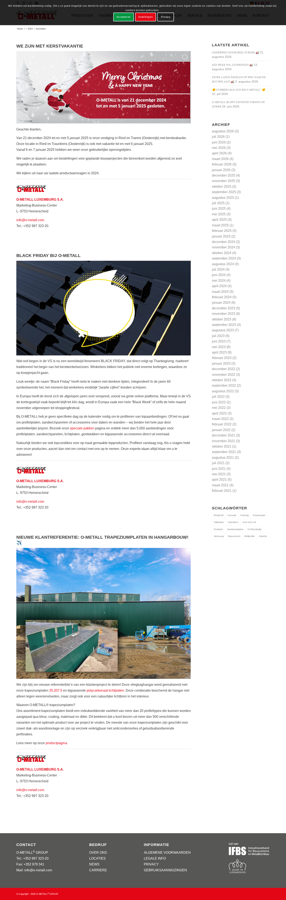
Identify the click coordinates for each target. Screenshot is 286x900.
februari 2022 (222, 424)
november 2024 (223, 247)
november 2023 (223, 313)
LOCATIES (97, 858)
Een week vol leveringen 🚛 (232, 65)
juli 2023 (218, 336)
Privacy (165, 16)
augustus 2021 (223, 457)
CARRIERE (98, 870)
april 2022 (219, 413)
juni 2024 (219, 275)
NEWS (94, 864)
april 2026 (219, 153)
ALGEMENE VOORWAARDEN (167, 852)
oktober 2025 (221, 186)
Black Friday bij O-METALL (48, 255)
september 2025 (224, 192)
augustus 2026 (223, 131)
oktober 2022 (221, 380)
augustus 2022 (223, 391)
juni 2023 (219, 341)
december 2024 (223, 242)
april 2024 (219, 286)
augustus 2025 (223, 197)
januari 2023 (221, 363)
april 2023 (219, 352)
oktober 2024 (221, 253)
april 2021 (219, 479)
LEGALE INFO (155, 858)
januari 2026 (221, 170)
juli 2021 (218, 463)
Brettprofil (218, 515)
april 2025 (219, 219)
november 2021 (223, 441)
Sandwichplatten (235, 529)
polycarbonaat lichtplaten (105, 690)
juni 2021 (219, 468)
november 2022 (223, 374)
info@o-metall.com (30, 220)
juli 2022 (218, 396)
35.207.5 (55, 690)
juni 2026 (219, 142)
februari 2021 (222, 490)
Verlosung (219, 536)
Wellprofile (249, 536)
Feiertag (244, 515)
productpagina (56, 743)
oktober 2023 (221, 319)
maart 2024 (220, 291)
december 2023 (223, 308)
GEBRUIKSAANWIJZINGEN (165, 870)
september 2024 (224, 258)
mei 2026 (219, 148)
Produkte (218, 529)
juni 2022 (219, 402)
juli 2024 (218, 269)
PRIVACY (151, 864)
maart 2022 (220, 419)
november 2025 (223, 181)
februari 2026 (222, 164)
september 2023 (224, 325)
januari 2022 (221, 430)
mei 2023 (219, 347)
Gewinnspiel (259, 515)
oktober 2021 (221, 446)
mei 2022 (219, 407)
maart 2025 (220, 225)
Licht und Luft (249, 522)
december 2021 (223, 435)
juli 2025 (218, 203)
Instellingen (145, 16)
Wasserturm (234, 536)
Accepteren (123, 16)
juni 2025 (219, 208)
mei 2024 (219, 280)
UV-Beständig (254, 529)
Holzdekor (233, 522)
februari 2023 (222, 358)
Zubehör (263, 536)
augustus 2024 (223, 264)
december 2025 (223, 175)
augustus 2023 (223, 330)
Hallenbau (219, 522)
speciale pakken (82, 428)
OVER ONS (98, 852)
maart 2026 (220, 159)
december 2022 (223, 369)
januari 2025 (221, 236)
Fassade (231, 515)
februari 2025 (222, 230)
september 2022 (224, 385)
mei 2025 (219, 214)
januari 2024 (221, 302)
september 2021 (224, 452)
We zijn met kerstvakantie (49, 46)
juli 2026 (218, 136)
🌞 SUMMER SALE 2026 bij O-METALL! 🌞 (238, 90)
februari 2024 (222, 297)
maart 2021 (220, 485)
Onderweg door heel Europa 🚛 (235, 52)
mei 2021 (219, 474)
